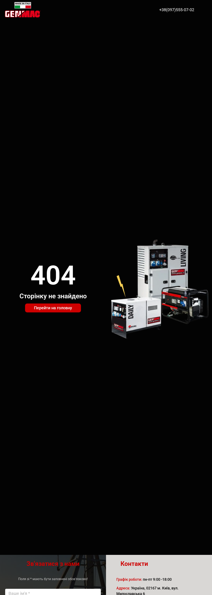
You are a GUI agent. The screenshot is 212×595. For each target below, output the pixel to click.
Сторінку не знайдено (53, 296)
